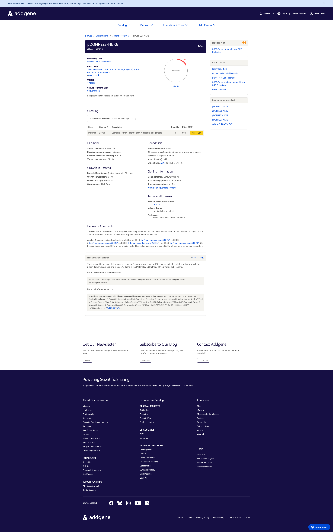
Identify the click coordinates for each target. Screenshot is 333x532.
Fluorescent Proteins (149, 462)
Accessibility (219, 517)
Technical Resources (92, 470)
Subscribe (145, 360)
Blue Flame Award (90, 430)
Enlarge (175, 86)
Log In (284, 13)
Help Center (205, 25)
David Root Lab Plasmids (223, 78)
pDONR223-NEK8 (220, 120)
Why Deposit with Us (92, 486)
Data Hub (201, 454)
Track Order (319, 13)
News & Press (89, 442)
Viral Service (88, 474)
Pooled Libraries (147, 422)
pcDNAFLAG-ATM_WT (222, 124)
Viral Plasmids (146, 474)
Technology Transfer (91, 450)
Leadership (87, 410)
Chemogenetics (146, 450)
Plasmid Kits (145, 418)
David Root (106, 61)
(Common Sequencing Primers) (162, 188)
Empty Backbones (147, 458)
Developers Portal (205, 467)
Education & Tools (173, 25)
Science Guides (203, 426)
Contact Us (203, 360)
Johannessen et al (121, 36)
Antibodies (144, 410)
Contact (179, 517)
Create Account (299, 13)
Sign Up (87, 360)
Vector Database (204, 463)
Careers (86, 434)
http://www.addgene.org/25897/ (143, 243)
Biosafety (87, 426)
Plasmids (219, 89)
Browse (88, 36)
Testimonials (88, 414)
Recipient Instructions (92, 446)
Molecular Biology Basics (208, 414)
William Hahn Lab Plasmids (225, 73)
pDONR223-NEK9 (220, 111)
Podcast (200, 418)
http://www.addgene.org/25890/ (184, 243)
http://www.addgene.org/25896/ (103, 243)
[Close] (323, 3)
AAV (142, 434)
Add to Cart (196, 133)
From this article (219, 69)
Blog (199, 406)
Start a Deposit (89, 490)
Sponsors (87, 418)
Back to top (197, 258)
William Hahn (102, 36)
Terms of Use (234, 517)
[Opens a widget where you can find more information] (319, 527)
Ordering (86, 466)
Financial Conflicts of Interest (95, 422)
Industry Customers (91, 438)
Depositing (87, 462)
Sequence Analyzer (205, 459)
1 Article (91, 83)
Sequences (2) (93, 91)
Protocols (201, 422)
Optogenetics (145, 466)
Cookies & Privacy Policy (198, 517)
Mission (86, 406)
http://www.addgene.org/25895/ (155, 240)
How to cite (93, 75)
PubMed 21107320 (115, 308)
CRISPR (143, 454)
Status (247, 517)
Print (202, 46)
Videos (200, 430)
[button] (267, 13)
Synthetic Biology (147, 470)
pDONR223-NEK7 (220, 106)
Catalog (122, 25)
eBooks (200, 410)
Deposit (144, 25)
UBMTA (156, 204)
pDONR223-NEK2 (220, 115)
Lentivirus (144, 438)
